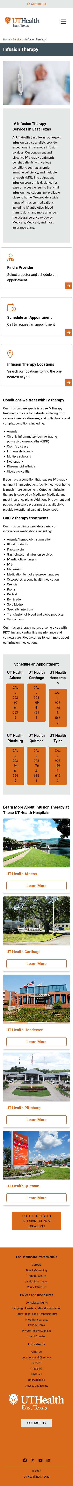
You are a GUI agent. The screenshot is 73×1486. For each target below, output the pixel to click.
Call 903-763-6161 (36, 766)
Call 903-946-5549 (15, 766)
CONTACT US (36, 1423)
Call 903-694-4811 (36, 702)
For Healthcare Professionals (36, 1257)
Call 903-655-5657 (58, 708)
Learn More (36, 885)
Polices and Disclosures (36, 1295)
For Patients (36, 1344)
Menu (64, 22)
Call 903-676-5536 (15, 702)
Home (6, 39)
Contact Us (38, 4)
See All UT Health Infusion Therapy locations (36, 1221)
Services (18, 39)
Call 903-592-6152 (58, 766)
